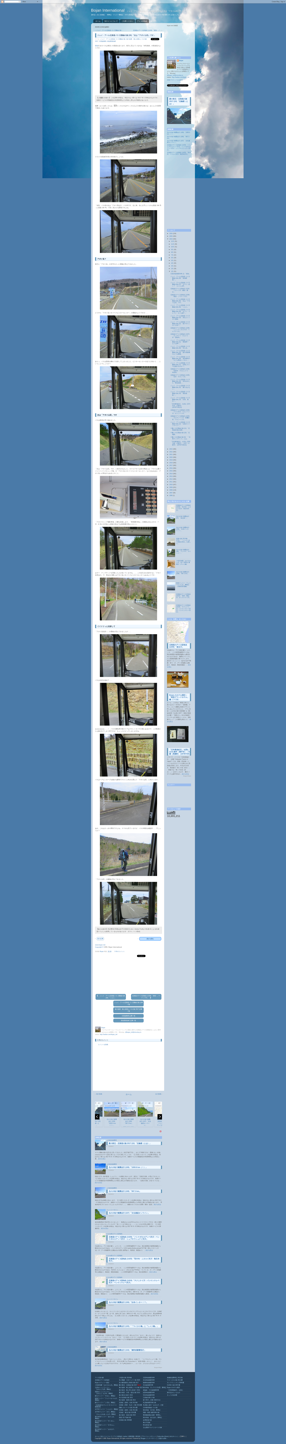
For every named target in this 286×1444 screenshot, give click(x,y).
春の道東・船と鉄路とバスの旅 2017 (131, 1387)
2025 (170, 236)
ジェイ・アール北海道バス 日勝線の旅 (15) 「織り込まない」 (180, 387)
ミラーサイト (151, 1438)
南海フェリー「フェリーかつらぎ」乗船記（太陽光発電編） (183, 584)
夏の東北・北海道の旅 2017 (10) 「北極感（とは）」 (130, 1143)
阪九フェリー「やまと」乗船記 (105, 1396)
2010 (170, 484)
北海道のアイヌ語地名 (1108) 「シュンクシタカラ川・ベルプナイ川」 (180, 329)
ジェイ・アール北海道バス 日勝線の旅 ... (109, 30)
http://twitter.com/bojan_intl (108, 1034)
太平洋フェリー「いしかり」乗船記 (106, 1409)
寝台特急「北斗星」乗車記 (151, 1410)
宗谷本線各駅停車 (149, 1395)
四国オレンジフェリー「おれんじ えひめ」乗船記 (104, 1392)
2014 (170, 473)
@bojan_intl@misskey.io (133, 1032)
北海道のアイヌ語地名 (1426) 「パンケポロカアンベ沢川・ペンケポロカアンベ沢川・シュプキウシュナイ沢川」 (179, 147)
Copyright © (99, 947)
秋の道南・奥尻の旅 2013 (127, 1400)
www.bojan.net (100, 945)
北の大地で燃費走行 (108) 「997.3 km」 (125, 1191)
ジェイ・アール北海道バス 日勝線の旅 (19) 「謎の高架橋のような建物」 (180, 352)
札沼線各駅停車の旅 (149, 1402)
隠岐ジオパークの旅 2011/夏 (128, 1407)
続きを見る (101, 1159)
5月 (172, 260)
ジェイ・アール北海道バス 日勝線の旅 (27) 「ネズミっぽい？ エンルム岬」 (180, 284)
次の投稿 (158, 1094)
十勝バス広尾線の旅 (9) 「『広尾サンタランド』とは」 (180, 438)
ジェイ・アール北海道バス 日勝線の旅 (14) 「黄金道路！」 (180, 393)
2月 (172, 268)
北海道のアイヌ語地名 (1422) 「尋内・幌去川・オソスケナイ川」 (183, 595)
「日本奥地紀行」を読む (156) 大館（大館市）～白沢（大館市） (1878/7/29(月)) (180, 443)
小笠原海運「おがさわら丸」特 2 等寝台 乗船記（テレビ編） (183, 562)
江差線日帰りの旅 (149, 1397)
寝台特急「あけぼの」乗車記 (152, 1417)
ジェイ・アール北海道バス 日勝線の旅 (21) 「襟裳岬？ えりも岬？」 (180, 341)
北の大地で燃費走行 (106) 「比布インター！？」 (128, 1302)
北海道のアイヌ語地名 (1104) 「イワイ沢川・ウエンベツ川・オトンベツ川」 (180, 411)
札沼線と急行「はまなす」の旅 (153, 1405)
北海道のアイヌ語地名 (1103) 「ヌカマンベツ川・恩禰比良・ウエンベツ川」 (180, 417)
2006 (170, 495)
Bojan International (108, 10)
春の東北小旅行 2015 (126, 1395)
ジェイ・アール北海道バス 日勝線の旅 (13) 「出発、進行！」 (180, 399)
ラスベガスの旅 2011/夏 (175, 1380)
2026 (170, 233)
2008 (170, 490)
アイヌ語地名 (142, 21)
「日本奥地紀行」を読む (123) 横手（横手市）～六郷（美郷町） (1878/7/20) (179, 752)
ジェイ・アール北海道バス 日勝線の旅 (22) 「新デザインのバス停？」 (180, 323)
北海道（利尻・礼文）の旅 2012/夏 (130, 1405)
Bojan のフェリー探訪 (102, 1382)
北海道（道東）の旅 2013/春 (128, 1402)
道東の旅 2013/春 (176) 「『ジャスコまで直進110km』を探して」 (183, 541)
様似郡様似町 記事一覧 (128, 1020)
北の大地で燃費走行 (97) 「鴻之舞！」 (182, 517)
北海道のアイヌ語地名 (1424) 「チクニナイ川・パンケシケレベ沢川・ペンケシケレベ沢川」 (183, 608)
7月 (172, 255)
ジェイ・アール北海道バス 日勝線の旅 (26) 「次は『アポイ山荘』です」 (180, 300)
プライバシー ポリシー (148, 1436)
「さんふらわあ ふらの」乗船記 (105, 1414)
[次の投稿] (150, 998)
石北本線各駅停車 (149, 1380)
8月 (172, 252)
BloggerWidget (158, 1367)
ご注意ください (127, 21)
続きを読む (150, 939)
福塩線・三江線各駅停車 (151, 1390)
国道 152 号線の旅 (125, 1417)
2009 (170, 487)
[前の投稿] (98, 996)
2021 (170, 454)
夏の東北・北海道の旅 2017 (128, 1385)
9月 (172, 249)
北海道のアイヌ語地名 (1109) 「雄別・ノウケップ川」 (179, 295)
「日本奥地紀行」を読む (175, 1390)
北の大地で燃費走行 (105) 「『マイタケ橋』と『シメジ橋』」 (133, 1326)
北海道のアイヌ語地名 (102, 1380)
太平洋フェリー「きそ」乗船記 (105, 1412)
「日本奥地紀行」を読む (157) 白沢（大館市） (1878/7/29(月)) (180, 405)
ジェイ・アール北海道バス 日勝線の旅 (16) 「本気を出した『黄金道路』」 (180, 381)
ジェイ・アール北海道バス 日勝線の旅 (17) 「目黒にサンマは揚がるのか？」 (180, 364)
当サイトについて (111, 21)
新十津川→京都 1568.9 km (151, 1400)
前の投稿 (99, 1094)
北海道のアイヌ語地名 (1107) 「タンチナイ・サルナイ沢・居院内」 (179, 335)
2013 (170, 476)
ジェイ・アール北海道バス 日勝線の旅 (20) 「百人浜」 (180, 347)
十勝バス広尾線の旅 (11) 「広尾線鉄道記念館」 (180, 429)
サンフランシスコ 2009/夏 (175, 1382)
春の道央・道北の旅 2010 (127, 1415)
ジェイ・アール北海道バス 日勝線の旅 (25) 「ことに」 (180, 306)
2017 (170, 465)
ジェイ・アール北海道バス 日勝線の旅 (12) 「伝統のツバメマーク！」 (180, 423)
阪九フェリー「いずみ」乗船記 (105, 1402)
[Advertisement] (128, 975)
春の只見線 (146, 1422)
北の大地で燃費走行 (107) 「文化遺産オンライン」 (129, 1213)
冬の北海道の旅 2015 (126, 1397)
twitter (125, 1436)
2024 (170, 239)
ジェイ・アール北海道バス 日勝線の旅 (112, 39)
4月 (172, 263)
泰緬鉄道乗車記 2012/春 (175, 1377)
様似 (96, 46)
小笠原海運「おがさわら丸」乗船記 (106, 1385)
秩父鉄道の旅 (147, 1425)
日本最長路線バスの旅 (150, 1407)
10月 (172, 247)
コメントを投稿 (103, 1044)
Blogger (143, 1438)
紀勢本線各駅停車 (149, 1392)
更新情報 (131, 1436)
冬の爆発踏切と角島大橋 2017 (129, 1382)
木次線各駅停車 (148, 1385)
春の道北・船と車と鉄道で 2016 (129, 1390)
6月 (172, 258)
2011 (170, 482)
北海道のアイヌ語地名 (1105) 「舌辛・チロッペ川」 (179, 376)
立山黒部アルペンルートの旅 (152, 1427)
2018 (170, 463)
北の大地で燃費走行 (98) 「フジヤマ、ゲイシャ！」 (183, 551)
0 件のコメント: (120, 951)
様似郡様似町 (111, 41)
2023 (170, 449)
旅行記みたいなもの (173, 1392)
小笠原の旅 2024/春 (125, 1377)
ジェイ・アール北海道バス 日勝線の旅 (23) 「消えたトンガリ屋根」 (180, 317)
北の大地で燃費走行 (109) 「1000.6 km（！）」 (128, 1167)
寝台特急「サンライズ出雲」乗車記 (154, 1387)
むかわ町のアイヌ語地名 (114, 1234)
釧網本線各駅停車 (149, 1382)
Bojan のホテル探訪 (173, 1387)
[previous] (97, 1116)
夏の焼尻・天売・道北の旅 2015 (129, 1392)
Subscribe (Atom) (163, 1436)
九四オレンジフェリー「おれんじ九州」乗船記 (103, 1388)
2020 (170, 457)
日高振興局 (102, 41)
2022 (170, 452)
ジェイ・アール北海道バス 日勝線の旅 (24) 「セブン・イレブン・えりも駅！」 (180, 311)
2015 (170, 471)
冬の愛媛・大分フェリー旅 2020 (129, 1380)
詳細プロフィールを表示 (175, 80)
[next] (160, 1116)
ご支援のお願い (162, 1438)
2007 (170, 493)
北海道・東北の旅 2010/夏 (127, 1412)
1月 (172, 271)
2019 (170, 460)
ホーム (97, 21)
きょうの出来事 (172, 1395)
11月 (172, 244)
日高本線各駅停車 (149, 1377)
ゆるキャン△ (174, 1436)
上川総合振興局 (111, 1140)
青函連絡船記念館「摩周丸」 (152, 1415)
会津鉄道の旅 (147, 1420)
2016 (170, 468)
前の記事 (100, 938)
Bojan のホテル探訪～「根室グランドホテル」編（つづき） (179, 697)
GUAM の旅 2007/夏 (173, 1385)
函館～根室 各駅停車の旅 (151, 1412)
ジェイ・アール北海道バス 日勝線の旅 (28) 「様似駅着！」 (180, 278)
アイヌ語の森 (99, 1377)
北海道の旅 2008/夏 (125, 1420)
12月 (172, 241)
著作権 (138, 1436)
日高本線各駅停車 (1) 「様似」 (180, 274)
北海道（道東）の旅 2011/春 (128, 1410)
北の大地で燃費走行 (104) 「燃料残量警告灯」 (127, 1350)
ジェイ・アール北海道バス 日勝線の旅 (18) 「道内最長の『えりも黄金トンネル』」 (180, 358)
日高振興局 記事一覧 (128, 1016)
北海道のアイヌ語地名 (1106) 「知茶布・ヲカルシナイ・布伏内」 (180, 370)
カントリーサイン (112, 1210)
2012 (170, 479)
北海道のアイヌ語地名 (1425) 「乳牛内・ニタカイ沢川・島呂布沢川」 (179, 153)
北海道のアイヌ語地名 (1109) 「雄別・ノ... (147, 30)
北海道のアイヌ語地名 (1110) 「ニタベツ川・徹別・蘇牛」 (179, 290)
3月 (172, 266)
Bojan (181, 60)
